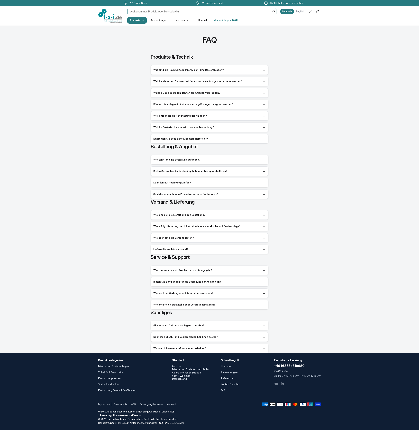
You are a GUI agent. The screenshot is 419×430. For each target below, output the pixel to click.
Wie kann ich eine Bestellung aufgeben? (176, 159)
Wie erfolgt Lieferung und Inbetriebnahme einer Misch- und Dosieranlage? (196, 226)
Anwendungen (159, 20)
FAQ (223, 390)
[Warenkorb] (318, 11)
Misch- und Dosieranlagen (113, 366)
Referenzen (227, 378)
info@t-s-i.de (281, 371)
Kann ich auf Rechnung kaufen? (172, 182)
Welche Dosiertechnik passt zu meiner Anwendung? (183, 127)
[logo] (110, 12)
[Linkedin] (282, 383)
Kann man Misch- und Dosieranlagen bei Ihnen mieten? (185, 336)
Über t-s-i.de (181, 20)
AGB (133, 404)
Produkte (135, 20)
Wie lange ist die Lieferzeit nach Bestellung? (179, 214)
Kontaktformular (230, 384)
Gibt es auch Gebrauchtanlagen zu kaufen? (178, 325)
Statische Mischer (108, 384)
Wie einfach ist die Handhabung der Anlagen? (180, 115)
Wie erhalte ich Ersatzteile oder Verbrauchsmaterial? (184, 304)
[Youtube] (276, 383)
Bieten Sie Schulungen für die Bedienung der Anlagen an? (187, 281)
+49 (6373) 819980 (289, 366)
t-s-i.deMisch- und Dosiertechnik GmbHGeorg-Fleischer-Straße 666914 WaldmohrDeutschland (190, 372)
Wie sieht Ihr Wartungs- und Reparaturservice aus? (183, 293)
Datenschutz (120, 404)
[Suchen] (273, 11)
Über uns (226, 366)
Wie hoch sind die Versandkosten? (173, 237)
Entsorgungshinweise (151, 404)
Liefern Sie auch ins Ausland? (170, 249)
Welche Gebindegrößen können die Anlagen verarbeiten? (186, 92)
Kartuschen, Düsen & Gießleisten (117, 390)
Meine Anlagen (225, 20)
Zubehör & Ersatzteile (110, 372)
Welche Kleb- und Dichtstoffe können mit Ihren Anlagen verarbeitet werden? (197, 81)
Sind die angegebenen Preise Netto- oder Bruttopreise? (185, 194)
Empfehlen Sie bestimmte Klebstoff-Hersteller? (180, 138)
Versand (171, 404)
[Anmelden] (311, 11)
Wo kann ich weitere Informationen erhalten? (179, 348)
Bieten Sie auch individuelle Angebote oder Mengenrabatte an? (190, 171)
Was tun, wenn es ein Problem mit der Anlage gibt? (182, 270)
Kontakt (202, 20)
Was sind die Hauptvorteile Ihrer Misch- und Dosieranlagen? (188, 69)
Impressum (104, 404)
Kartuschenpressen (109, 378)
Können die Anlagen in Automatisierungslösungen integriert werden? (193, 104)
